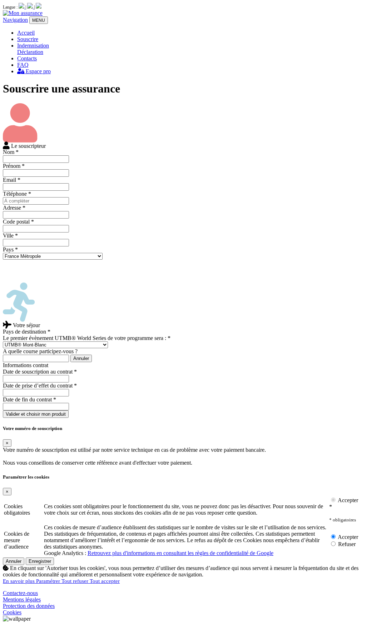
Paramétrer (48, 581)
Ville (10, 235)
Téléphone (17, 194)
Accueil (26, 33)
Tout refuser (75, 581)
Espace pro (37, 71)
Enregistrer (40, 561)
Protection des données (29, 606)
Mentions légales (22, 599)
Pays (10, 249)
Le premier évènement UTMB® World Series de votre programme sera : (86, 338)
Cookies (12, 612)
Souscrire (27, 39)
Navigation (15, 20)
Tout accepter (105, 581)
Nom (11, 152)
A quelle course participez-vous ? (40, 351)
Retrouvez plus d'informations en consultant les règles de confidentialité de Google (180, 553)
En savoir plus (19, 581)
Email (11, 180)
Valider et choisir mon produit (36, 414)
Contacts (27, 58)
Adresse (14, 208)
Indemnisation (33, 45)
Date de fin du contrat (29, 399)
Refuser (346, 544)
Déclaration (30, 52)
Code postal (18, 222)
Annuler (81, 358)
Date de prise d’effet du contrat (40, 385)
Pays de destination (26, 332)
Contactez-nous (20, 593)
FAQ (23, 65)
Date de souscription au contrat (40, 372)
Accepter (347, 537)
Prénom (14, 166)
